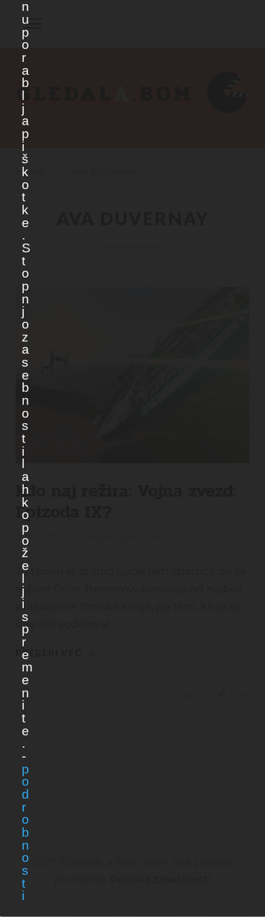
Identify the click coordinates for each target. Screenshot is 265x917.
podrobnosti (25, 832)
